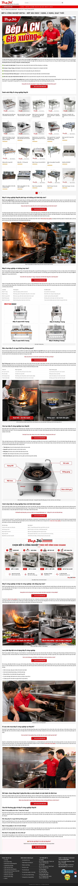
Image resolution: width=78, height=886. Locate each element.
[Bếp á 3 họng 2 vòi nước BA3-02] (39, 152)
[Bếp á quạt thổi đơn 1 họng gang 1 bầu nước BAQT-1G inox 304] (24, 104)
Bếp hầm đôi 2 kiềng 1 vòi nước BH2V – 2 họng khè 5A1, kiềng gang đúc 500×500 (8, 138)
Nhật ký (47, 6)
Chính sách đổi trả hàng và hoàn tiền (11, 871)
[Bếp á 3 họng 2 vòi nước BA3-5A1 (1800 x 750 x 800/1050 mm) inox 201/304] (39, 104)
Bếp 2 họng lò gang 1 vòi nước (68, 186)
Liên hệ (51, 6)
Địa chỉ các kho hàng (8, 876)
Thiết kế (27, 6)
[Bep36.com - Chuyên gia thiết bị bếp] (12, 2)
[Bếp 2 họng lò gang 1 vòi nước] (68, 176)
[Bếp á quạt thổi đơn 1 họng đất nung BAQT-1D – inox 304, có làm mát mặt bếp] (54, 127)
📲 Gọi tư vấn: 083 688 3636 (39, 209)
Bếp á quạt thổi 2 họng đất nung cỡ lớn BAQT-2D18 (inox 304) (8, 115)
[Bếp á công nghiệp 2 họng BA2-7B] (54, 152)
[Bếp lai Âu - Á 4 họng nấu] (24, 152)
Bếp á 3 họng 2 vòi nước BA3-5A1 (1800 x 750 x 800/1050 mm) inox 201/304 (38, 115)
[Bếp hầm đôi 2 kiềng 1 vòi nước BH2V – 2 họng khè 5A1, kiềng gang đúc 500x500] (9, 127)
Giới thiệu (6, 859)
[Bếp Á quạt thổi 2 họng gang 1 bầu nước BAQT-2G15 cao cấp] (24, 127)
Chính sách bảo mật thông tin (10, 869)
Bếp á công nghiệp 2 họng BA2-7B (53, 163)
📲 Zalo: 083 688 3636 (39, 847)
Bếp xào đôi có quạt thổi (7, 162)
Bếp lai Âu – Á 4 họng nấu (22, 162)
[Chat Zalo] (67, 876)
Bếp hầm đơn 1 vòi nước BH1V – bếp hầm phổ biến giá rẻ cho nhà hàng (39, 138)
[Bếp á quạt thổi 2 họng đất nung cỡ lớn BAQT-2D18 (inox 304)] (9, 104)
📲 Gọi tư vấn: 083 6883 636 (39, 86)
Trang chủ (3, 9)
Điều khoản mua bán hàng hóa (10, 863)
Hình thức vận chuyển (8, 874)
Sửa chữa (42, 6)
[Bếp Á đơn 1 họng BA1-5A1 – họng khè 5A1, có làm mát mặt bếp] (68, 104)
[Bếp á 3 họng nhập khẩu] (39, 176)
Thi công (32, 6)
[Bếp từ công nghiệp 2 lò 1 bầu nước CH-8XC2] (24, 176)
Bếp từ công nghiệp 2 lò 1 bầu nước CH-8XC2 (23, 186)
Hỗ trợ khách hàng (8, 861)
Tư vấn (22, 6)
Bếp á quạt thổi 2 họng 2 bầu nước (68, 138)
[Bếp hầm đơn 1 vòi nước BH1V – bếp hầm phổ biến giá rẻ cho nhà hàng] (39, 127)
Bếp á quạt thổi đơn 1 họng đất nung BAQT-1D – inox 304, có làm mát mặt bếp (53, 138)
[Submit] (62, 3)
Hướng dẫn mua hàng (8, 865)
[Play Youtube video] (39, 37)
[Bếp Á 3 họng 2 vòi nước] (54, 176)
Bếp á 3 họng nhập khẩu (37, 186)
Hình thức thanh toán (8, 872)
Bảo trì (37, 6)
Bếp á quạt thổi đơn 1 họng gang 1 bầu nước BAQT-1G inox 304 (24, 115)
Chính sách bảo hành (8, 867)
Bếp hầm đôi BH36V (66, 162)
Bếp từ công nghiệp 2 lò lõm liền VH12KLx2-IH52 (8, 186)
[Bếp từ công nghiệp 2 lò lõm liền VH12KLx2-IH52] (9, 176)
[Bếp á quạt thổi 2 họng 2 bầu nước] (68, 127)
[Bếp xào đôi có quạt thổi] (9, 152)
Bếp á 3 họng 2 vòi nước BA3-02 (38, 162)
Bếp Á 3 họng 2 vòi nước (52, 186)
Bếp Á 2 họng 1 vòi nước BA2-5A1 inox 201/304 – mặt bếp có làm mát (53, 115)
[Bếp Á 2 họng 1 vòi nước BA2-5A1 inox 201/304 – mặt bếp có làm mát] (54, 104)
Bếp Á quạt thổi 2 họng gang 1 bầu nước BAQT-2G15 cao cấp (23, 138)
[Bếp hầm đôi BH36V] (68, 152)
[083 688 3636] (67, 872)
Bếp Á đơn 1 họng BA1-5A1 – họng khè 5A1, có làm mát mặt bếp (68, 115)
